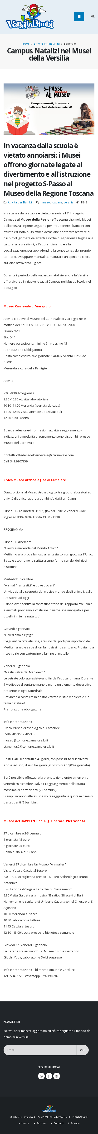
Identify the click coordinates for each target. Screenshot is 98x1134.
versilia (69, 202)
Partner (41, 1123)
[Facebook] (49, 1076)
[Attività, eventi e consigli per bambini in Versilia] (30, 17)
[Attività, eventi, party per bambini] (49, 1108)
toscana (56, 202)
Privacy (74, 1123)
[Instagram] (56, 1076)
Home (25, 44)
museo (45, 202)
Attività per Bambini (47, 44)
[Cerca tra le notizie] (92, 17)
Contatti (58, 1123)
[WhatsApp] (41, 1076)
